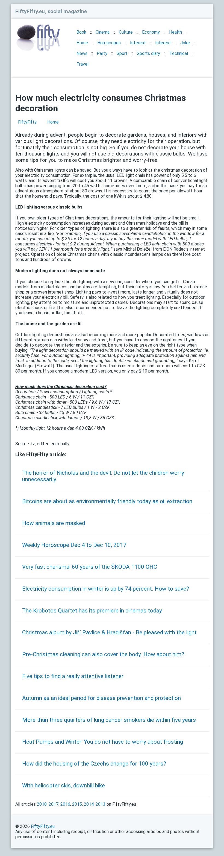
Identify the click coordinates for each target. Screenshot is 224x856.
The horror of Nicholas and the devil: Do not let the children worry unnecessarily (103, 476)
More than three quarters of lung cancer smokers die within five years (109, 720)
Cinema (103, 32)
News (81, 53)
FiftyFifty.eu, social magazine (51, 11)
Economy (151, 32)
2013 (100, 804)
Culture (126, 32)
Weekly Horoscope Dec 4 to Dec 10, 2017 (74, 545)
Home (82, 42)
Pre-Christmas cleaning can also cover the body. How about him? (103, 654)
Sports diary (148, 53)
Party (102, 53)
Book (81, 32)
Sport (122, 53)
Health (175, 32)
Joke (185, 42)
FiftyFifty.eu (43, 826)
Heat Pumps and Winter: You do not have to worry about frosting (102, 741)
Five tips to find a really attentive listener (72, 676)
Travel (82, 64)
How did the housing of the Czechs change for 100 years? (94, 763)
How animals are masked (53, 523)
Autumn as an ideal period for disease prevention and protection (101, 698)
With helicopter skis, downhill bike (63, 785)
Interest (138, 42)
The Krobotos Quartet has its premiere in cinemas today (92, 610)
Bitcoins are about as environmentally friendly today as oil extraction (107, 501)
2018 (42, 804)
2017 (53, 804)
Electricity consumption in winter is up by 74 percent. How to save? (105, 588)
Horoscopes (109, 42)
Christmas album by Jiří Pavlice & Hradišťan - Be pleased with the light (109, 632)
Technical (178, 53)
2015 (77, 804)
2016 (65, 804)
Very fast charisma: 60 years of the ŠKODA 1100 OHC (89, 567)
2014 (89, 804)
